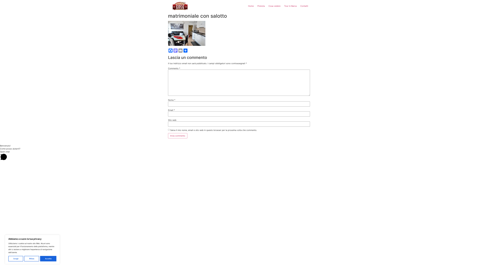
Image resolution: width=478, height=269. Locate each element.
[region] (32, 249)
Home (251, 6)
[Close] (57, 236)
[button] (239, 155)
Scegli (15, 259)
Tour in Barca (290, 6)
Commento (174, 68)
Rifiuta (31, 259)
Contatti (304, 6)
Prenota (261, 6)
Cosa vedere (274, 6)
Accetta (48, 259)
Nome (171, 100)
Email (171, 110)
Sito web (172, 120)
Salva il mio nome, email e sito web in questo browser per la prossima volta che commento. (213, 130)
